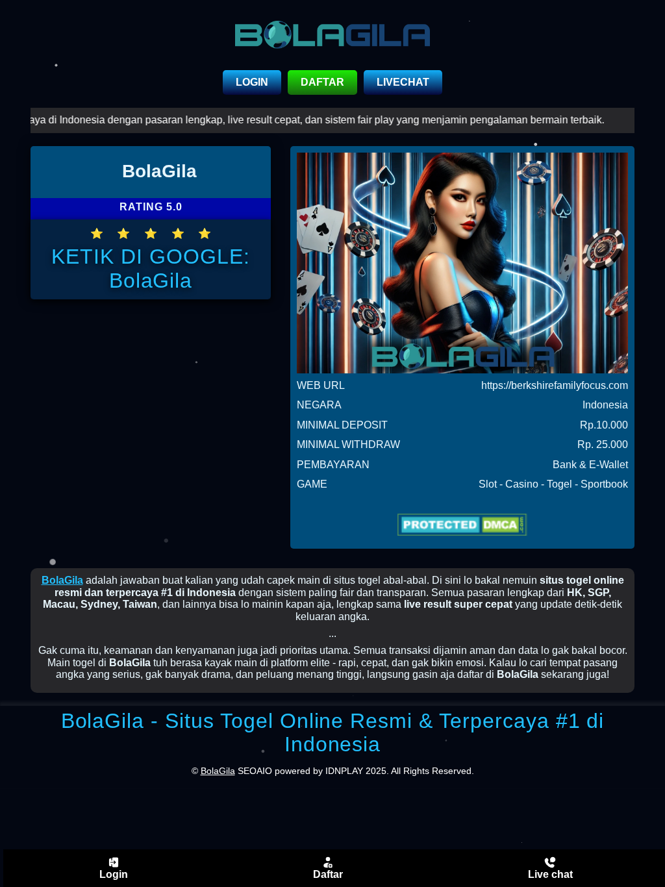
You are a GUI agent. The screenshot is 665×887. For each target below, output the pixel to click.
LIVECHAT (403, 82)
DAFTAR (322, 82)
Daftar (328, 874)
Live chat (550, 874)
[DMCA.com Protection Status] (462, 525)
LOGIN (252, 82)
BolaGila (62, 580)
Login (113, 874)
